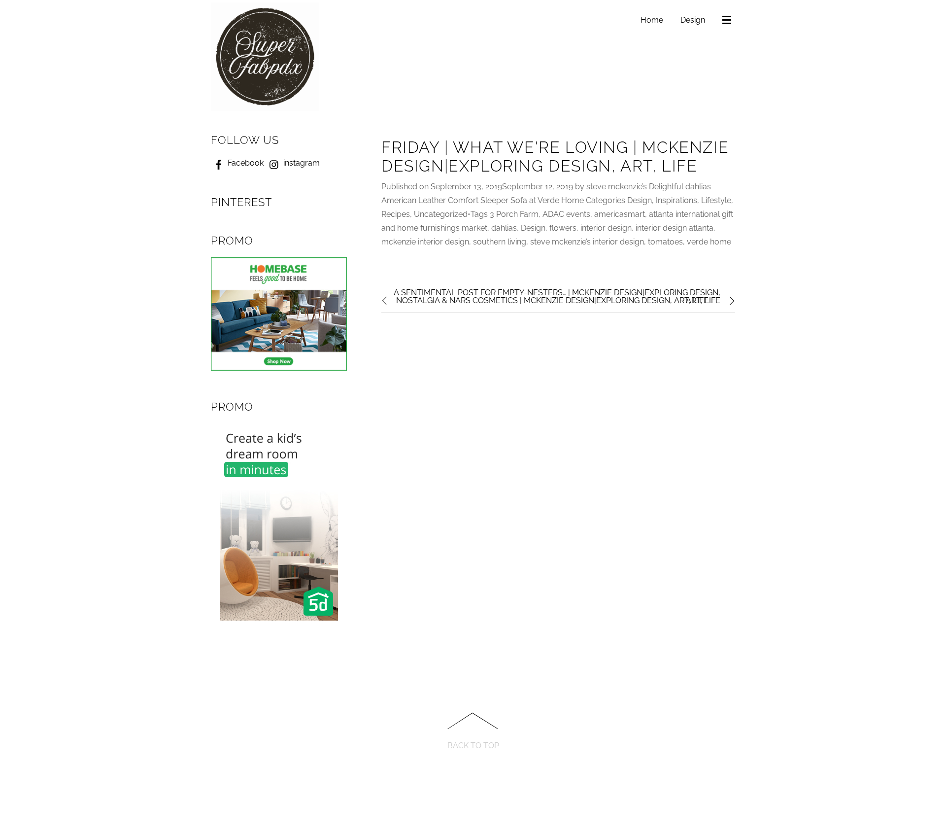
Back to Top (473, 745)
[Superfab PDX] (265, 106)
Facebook (245, 163)
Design (692, 20)
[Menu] (728, 21)
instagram (300, 163)
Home (652, 20)
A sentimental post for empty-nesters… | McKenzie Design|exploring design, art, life (557, 296)
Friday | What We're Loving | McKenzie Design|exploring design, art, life (555, 156)
